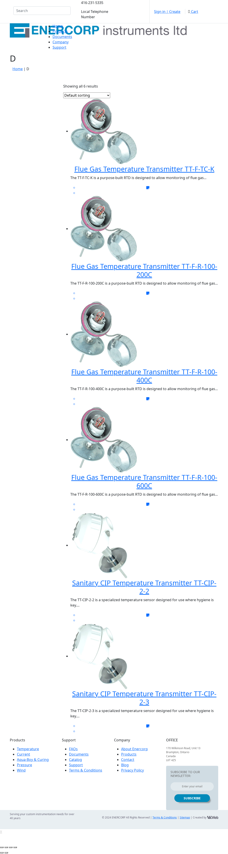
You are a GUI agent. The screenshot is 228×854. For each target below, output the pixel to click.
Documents (62, 36)
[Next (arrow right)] (6, 852)
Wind (21, 770)
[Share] (6, 847)
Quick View (147, 88)
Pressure (24, 764)
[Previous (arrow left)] (2, 852)
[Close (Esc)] (2, 847)
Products (60, 31)
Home (58, 26)
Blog (125, 764)
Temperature (28, 748)
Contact (127, 759)
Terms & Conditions (85, 770)
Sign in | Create (167, 11)
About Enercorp (134, 748)
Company (61, 42)
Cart (194, 11)
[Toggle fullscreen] (10, 847)
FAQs (73, 748)
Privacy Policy (132, 770)
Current (23, 754)
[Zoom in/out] (15, 847)
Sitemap (185, 817)
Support (59, 47)
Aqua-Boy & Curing (33, 759)
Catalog (75, 759)
